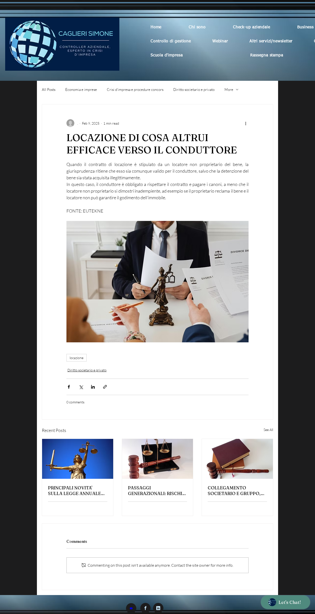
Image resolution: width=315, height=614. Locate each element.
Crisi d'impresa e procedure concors (135, 89)
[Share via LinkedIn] (93, 386)
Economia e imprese (81, 89)
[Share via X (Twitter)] (81, 386)
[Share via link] (105, 386)
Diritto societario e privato (194, 89)
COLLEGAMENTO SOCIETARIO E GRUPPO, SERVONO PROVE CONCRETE (234, 490)
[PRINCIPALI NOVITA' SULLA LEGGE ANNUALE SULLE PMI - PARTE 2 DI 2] (77, 459)
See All (268, 430)
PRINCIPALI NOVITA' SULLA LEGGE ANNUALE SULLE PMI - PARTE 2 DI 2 (75, 490)
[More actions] (246, 123)
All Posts (48, 89)
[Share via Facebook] (68, 386)
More (228, 89)
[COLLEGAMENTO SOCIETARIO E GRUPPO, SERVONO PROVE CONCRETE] (237, 459)
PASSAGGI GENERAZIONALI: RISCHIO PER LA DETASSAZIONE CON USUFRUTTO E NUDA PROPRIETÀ (157, 490)
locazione (76, 358)
